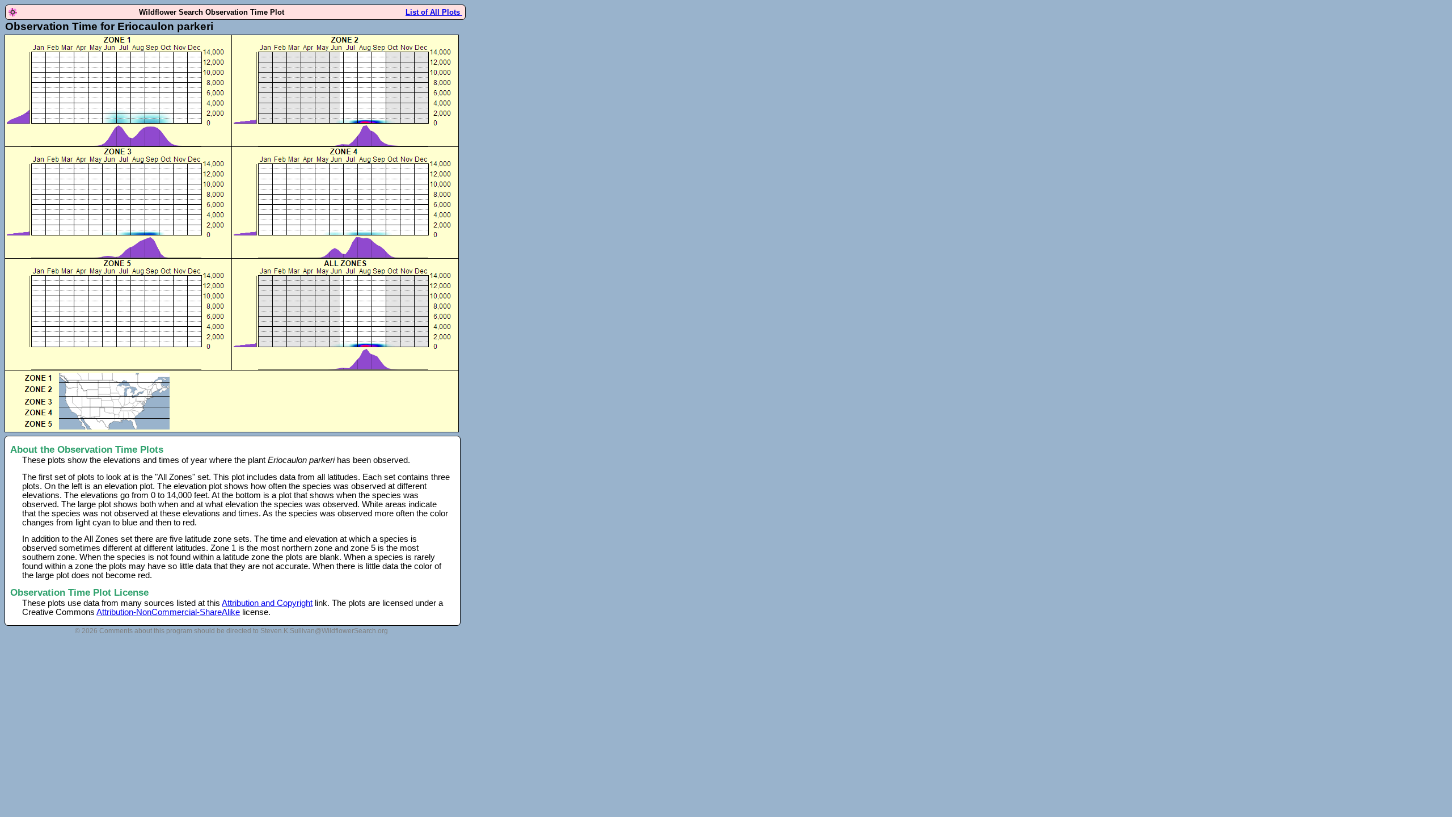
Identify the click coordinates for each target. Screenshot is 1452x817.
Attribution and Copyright (267, 603)
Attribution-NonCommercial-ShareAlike (168, 612)
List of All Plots (434, 12)
